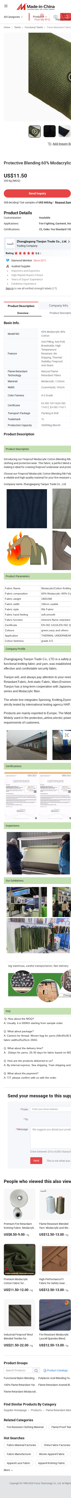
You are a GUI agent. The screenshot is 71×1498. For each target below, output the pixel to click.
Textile (17, 27)
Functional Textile (34, 27)
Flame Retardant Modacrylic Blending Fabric (30, 1391)
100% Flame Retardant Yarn (20, 1385)
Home (7, 27)
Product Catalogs (57, 1370)
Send (36, 1160)
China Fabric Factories (57, 1445)
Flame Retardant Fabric (59, 27)
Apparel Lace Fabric (18, 1463)
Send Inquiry (37, 193)
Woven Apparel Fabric (52, 1454)
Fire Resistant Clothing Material (25, 1427)
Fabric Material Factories (21, 1445)
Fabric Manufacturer (19, 1454)
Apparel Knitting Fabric (51, 1463)
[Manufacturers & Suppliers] (35, 6)
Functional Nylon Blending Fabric (23, 1378)
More (7, 1470)
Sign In (10, 288)
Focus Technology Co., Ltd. (48, 1483)
